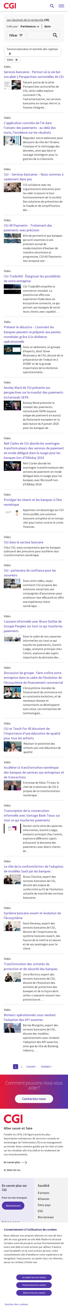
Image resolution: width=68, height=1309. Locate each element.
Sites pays (44, 1205)
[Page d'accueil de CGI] (10, 5)
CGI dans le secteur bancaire (23, 542)
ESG (40, 1211)
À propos (43, 1193)
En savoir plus (12, 1162)
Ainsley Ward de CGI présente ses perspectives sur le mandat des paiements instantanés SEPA (33, 392)
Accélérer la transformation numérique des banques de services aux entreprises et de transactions (34, 772)
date (47, 26)
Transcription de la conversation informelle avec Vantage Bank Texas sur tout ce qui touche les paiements (32, 815)
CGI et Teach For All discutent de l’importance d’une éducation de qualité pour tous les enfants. (32, 733)
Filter (13, 35)
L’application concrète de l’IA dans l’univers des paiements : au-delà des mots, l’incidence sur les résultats (30, 128)
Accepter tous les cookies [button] (34, 1277)
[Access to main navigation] (61, 6)
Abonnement (13, 1205)
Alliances (43, 1199)
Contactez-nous (34, 1099)
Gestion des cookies (16, 1304)
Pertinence (28, 26)
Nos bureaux (46, 1217)
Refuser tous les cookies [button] (34, 1292)
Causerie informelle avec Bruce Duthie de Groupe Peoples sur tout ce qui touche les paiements (33, 626)
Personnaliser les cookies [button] (34, 1284)
